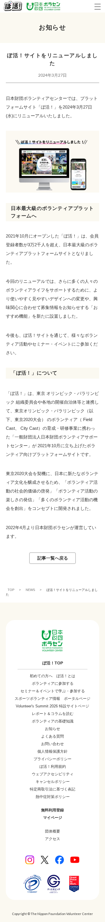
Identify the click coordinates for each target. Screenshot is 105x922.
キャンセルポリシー (53, 781)
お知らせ (52, 729)
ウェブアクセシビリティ (53, 774)
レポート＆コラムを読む (53, 713)
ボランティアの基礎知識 (53, 721)
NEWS (30, 589)
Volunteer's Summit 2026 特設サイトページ (52, 706)
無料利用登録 (52, 810)
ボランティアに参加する (53, 683)
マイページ (52, 817)
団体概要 (52, 831)
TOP (11, 589)
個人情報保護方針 (52, 751)
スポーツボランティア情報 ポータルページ (52, 698)
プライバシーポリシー (52, 759)
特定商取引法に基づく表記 (52, 789)
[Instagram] (29, 860)
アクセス (52, 839)
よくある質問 (52, 736)
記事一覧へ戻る (52, 558)
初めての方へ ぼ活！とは (52, 676)
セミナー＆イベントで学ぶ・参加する (52, 691)
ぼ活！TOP (52, 663)
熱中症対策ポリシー (53, 797)
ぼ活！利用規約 (52, 766)
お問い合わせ (52, 744)
